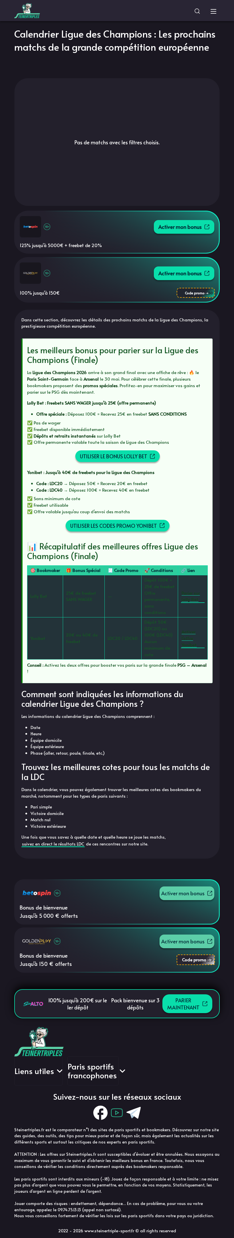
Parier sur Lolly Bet (190, 596)
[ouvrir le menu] (213, 10)
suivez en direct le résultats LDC (53, 844)
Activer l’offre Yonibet (189, 638)
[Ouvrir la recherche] (197, 11)
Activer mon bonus (180, 226)
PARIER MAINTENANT (183, 1004)
